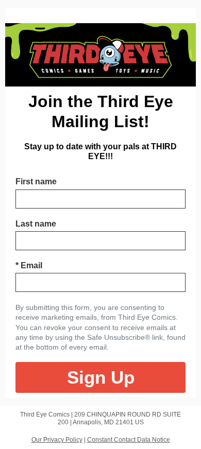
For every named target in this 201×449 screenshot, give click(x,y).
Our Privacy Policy (56, 439)
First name (36, 181)
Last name (35, 223)
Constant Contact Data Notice (128, 439)
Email (28, 265)
